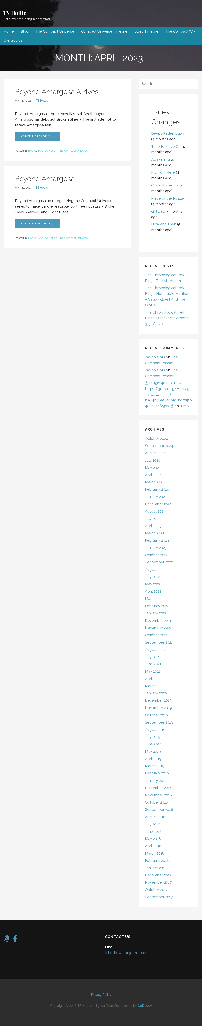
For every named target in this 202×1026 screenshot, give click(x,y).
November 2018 (158, 795)
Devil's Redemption (167, 133)
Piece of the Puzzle (167, 198)
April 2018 (153, 846)
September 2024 (159, 446)
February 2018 (157, 860)
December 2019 (158, 700)
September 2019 (159, 722)
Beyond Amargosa (45, 178)
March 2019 (154, 766)
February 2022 (157, 606)
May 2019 (153, 751)
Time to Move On (166, 146)
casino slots (155, 357)
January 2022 (155, 613)
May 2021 (152, 671)
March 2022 (154, 598)
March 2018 (154, 853)
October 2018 (156, 802)
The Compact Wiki (181, 31)
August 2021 (155, 649)
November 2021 (158, 628)
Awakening (160, 159)
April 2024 (153, 475)
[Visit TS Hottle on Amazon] (7, 940)
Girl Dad (158, 211)
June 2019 (153, 744)
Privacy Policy (101, 995)
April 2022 (153, 591)
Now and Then (163, 224)
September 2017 (159, 897)
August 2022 (155, 569)
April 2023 (153, 526)
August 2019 (155, 729)
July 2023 (152, 518)
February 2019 (157, 773)
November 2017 (158, 882)
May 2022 (153, 584)
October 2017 (156, 890)
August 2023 (155, 511)
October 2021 (156, 635)
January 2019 (156, 780)
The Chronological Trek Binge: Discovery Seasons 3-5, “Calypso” (166, 318)
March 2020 (155, 686)
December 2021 (158, 620)
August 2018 (155, 817)
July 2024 (152, 460)
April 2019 (153, 759)
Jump (184, 406)
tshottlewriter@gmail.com (126, 953)
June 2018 (153, 831)
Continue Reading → (37, 136)
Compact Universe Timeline (104, 31)
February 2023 (157, 540)
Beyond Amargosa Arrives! (57, 91)
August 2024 (155, 453)
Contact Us (13, 40)
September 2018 (159, 809)
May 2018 (153, 839)
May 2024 (153, 468)
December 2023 (158, 504)
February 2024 (157, 489)
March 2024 (155, 482)
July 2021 (152, 657)
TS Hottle (14, 12)
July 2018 (152, 824)
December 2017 (158, 875)
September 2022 (159, 562)
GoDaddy (145, 1006)
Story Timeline (147, 31)
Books (32, 150)
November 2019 (158, 708)
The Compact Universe (55, 31)
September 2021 (159, 642)
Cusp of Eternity (165, 185)
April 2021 (153, 679)
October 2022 (156, 555)
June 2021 (153, 664)
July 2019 (152, 737)
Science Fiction (47, 150)
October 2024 (156, 438)
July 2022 (152, 577)
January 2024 (156, 497)
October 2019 (156, 715)
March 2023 (154, 533)
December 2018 (158, 788)
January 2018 (156, 868)
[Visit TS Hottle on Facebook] (15, 940)
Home (9, 31)
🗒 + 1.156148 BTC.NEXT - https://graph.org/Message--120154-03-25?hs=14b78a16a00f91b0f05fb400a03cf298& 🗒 (168, 394)
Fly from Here (163, 172)
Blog (24, 31)
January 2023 (156, 548)
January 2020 (156, 693)
